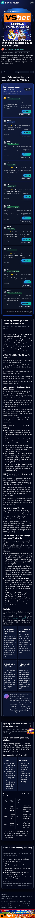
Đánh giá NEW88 (25, 242)
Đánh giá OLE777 (25, 264)
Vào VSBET (26, 111)
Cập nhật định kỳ (28, 89)
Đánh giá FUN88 (25, 157)
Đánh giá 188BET (25, 136)
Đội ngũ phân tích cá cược (16, 49)
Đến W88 (27, 175)
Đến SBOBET (26, 303)
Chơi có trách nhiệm (25, 901)
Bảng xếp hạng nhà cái (22, 72)
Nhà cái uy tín (4, 901)
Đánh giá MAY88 (25, 221)
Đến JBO (27, 282)
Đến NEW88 (26, 239)
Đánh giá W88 (26, 178)
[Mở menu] (32, 2)
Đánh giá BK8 (26, 200)
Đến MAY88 (26, 218)
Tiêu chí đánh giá (14, 901)
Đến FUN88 (26, 154)
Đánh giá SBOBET (25, 306)
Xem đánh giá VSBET (24, 114)
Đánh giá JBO (26, 285)
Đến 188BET (26, 133)
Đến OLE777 (26, 260)
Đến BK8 (27, 196)
